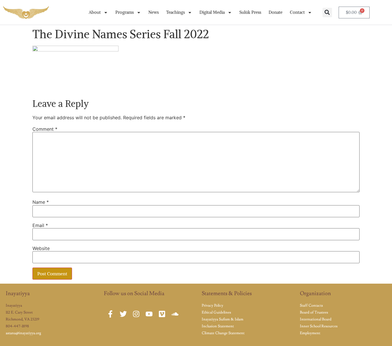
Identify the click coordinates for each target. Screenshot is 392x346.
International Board (315, 319)
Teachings (175, 12)
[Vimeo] (162, 313)
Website (41, 248)
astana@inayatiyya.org (23, 333)
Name (40, 202)
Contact (297, 12)
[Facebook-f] (110, 313)
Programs (124, 12)
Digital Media (212, 12)
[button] (327, 12)
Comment (44, 129)
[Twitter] (123, 313)
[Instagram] (136, 313)
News (153, 12)
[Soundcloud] (174, 313)
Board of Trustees (314, 312)
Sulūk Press (250, 12)
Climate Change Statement (223, 333)
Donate (275, 12)
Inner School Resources (318, 326)
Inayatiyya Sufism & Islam (222, 319)
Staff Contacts (311, 305)
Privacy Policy (212, 305)
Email (40, 225)
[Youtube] (149, 313)
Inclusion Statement (218, 326)
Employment (310, 333)
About (95, 12)
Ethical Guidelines (216, 312)
